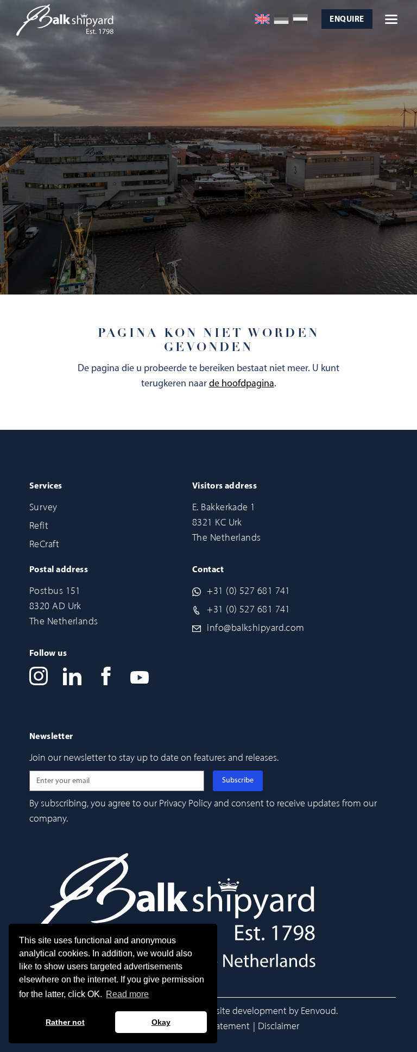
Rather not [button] (65, 1022)
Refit (38, 525)
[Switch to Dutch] (300, 19)
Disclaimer (278, 1026)
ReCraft (44, 544)
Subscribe (238, 781)
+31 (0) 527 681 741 (248, 591)
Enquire (347, 20)
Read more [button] (127, 994)
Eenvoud (318, 1011)
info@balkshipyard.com (255, 628)
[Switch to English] (262, 19)
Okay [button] (160, 1022)
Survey (43, 507)
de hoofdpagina (241, 384)
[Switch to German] (281, 19)
